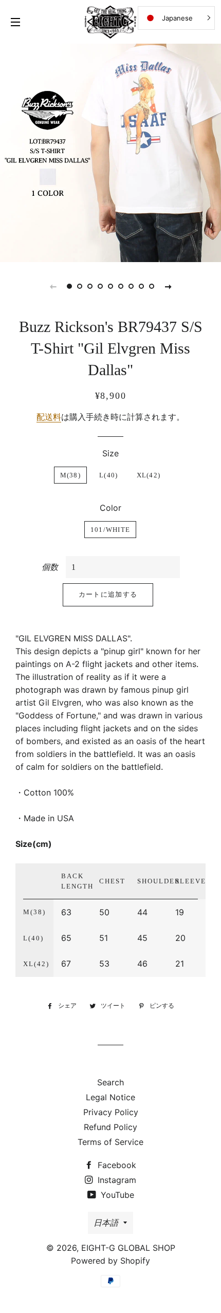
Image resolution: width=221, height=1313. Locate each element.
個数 (50, 567)
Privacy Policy (110, 1112)
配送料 (48, 417)
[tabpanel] (110, 151)
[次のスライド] (168, 286)
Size (110, 453)
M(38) (70, 475)
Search (110, 1082)
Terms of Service (110, 1142)
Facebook (115, 1165)
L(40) (108, 475)
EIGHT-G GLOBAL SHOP (128, 1248)
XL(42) (149, 475)
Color (110, 508)
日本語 (106, 1222)
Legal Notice (110, 1097)
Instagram (115, 1180)
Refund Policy (110, 1127)
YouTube (116, 1195)
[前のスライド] (53, 286)
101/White (110, 529)
